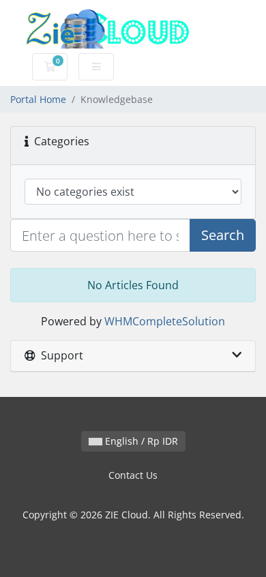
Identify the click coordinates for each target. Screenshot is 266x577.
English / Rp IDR (140, 440)
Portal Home (38, 99)
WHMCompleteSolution (164, 321)
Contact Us (133, 475)
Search (222, 235)
